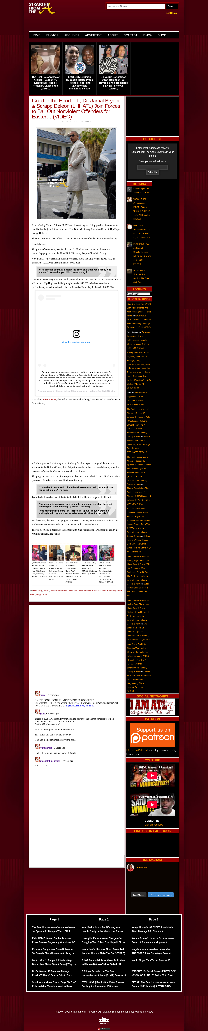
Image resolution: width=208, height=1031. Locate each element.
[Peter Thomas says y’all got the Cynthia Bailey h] (133, 886)
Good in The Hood (84, 591)
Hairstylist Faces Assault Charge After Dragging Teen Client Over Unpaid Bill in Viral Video (103, 942)
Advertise (93, 35)
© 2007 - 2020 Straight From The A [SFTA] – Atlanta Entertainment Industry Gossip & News (104, 1011)
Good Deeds (72, 591)
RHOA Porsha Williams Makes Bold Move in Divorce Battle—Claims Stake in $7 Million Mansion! (139, 543)
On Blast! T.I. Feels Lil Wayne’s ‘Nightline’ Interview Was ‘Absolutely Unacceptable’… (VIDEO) (138, 631)
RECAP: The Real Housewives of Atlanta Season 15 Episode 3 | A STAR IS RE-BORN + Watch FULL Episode (153, 986)
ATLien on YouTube (152, 824)
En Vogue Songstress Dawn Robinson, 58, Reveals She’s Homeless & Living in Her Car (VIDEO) (113, 82)
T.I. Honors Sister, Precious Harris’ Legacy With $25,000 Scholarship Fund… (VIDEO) (89, 568)
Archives (71, 35)
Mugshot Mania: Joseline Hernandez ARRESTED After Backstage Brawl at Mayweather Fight (151, 953)
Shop (162, 35)
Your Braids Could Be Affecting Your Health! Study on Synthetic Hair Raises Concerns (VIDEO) (102, 931)
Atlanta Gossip (37, 591)
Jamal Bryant (96, 591)
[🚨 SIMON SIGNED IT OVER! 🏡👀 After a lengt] (172, 886)
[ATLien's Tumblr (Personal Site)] (152, 714)
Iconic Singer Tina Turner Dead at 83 (151, 960)
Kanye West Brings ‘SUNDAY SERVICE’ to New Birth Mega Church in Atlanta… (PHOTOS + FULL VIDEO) (56, 570)
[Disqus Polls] (76, 645)
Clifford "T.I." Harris (60, 591)
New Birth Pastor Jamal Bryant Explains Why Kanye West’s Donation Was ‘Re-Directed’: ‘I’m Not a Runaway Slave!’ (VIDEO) (73, 572)
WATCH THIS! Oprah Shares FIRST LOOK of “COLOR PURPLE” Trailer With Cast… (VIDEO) (154, 975)
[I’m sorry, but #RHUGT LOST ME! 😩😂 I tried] (146, 878)
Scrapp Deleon (63, 391)
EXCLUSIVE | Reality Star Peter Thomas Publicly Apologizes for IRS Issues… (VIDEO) (103, 986)
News (52, 591)
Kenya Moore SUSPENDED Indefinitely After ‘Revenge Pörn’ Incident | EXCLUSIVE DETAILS (138, 444)
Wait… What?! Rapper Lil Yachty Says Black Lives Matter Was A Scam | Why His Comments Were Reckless (54, 964)
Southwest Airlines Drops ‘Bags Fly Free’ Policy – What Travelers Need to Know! (54, 984)
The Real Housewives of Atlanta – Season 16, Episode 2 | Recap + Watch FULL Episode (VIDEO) (46, 82)
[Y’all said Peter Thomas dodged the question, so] (159, 878)
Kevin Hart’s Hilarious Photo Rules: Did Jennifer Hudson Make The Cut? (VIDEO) (103, 951)
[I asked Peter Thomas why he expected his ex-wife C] (172, 878)
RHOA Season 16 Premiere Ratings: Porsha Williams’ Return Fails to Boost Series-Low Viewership (52, 975)
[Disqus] (76, 728)
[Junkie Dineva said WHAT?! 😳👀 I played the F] (146, 886)
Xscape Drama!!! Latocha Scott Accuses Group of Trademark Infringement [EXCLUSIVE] (153, 942)
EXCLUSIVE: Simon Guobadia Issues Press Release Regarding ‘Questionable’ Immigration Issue (79, 82)
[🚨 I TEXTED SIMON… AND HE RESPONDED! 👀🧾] (159, 886)
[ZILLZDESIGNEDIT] (104, 1023)
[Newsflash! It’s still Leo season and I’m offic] (133, 878)
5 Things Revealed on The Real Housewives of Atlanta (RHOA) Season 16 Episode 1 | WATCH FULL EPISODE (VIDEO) (104, 977)
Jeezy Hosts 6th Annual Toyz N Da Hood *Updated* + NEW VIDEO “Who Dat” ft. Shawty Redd (139, 380)
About (113, 35)
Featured (46, 591)
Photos (52, 35)
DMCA (147, 35)
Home (36, 35)
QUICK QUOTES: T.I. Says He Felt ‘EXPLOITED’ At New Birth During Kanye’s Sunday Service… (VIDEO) (39, 569)
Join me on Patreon (136, 750)
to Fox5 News (49, 399)
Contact (130, 35)
